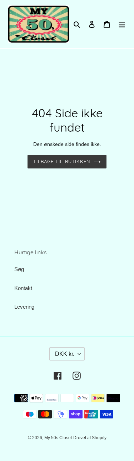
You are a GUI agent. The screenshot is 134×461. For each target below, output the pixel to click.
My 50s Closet (58, 437)
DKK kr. (64, 354)
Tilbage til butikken (61, 161)
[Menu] (121, 24)
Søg (19, 269)
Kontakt (23, 288)
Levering (24, 307)
